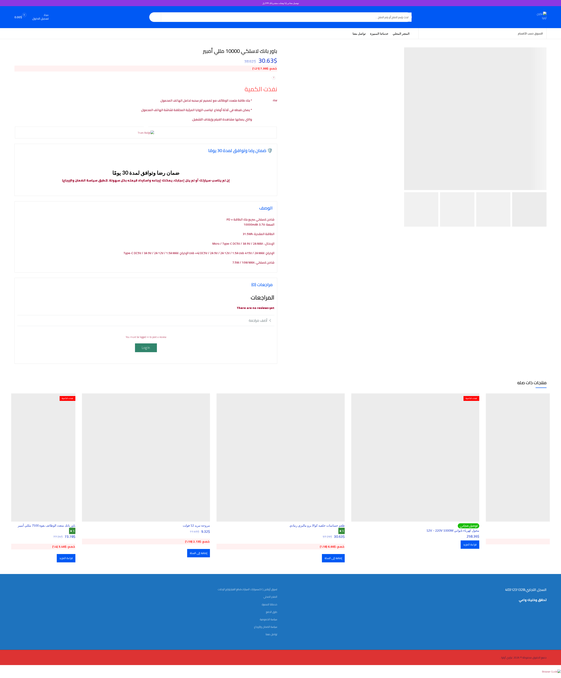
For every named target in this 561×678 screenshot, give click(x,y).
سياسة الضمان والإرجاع (265, 626)
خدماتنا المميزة (269, 604)
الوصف (266, 208)
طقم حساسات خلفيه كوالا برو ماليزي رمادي (317, 525)
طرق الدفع (271, 611)
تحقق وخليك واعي (533, 600)
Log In (146, 347)
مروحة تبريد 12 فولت (196, 525)
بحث (155, 17)
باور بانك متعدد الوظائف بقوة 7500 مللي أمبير (46, 525)
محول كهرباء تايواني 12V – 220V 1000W (452, 530)
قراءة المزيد (470, 544)
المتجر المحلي (270, 596)
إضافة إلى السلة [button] (333, 558)
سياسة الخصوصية (268, 619)
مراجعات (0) (262, 284)
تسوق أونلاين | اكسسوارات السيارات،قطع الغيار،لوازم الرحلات (247, 589)
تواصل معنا (271, 634)
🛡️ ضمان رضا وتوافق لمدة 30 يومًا (240, 150)
